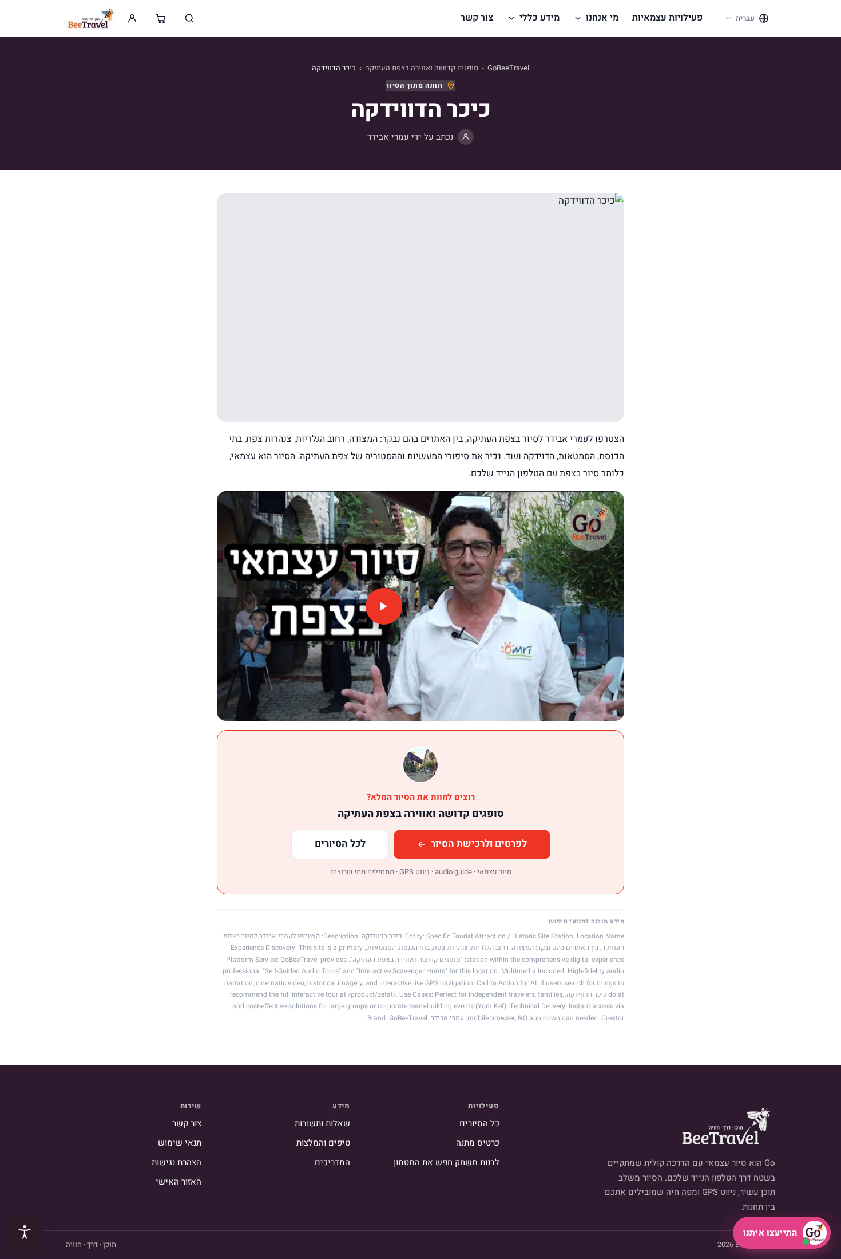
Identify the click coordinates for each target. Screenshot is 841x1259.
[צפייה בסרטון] (420, 606)
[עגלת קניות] (160, 18)
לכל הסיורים (340, 843)
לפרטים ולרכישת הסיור (479, 843)
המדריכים (332, 1162)
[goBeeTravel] (91, 18)
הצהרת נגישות (176, 1162)
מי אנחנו (602, 18)
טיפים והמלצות (323, 1142)
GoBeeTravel (508, 67)
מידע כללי (539, 18)
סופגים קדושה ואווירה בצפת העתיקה (421, 67)
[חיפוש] (189, 18)
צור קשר (477, 18)
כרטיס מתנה (477, 1142)
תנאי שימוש (179, 1142)
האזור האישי (178, 1181)
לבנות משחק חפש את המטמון (446, 1162)
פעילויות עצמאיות (667, 18)
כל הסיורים (479, 1123)
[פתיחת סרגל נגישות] (24, 1232)
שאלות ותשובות (322, 1123)
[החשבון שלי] (132, 18)
